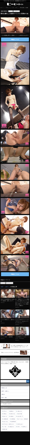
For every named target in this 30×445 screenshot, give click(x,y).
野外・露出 (4, 397)
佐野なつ (25, 426)
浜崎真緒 (13, 419)
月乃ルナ (5, 411)
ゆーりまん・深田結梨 (23, 419)
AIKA (18, 426)
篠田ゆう (12, 411)
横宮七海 (5, 429)
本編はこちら (15, 39)
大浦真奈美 (5, 419)
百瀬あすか (11, 426)
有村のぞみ (12, 413)
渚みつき (5, 416)
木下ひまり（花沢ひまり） (9, 424)
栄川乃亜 (20, 413)
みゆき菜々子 (20, 416)
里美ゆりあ (17, 11)
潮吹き (3, 394)
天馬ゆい (5, 413)
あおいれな (5, 421)
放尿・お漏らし (4, 11)
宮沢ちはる (20, 424)
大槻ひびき (19, 411)
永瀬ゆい (12, 416)
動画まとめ (4, 387)
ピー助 (11, 11)
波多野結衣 (13, 421)
